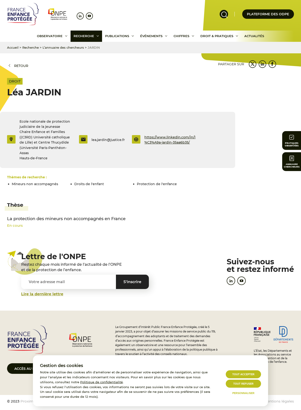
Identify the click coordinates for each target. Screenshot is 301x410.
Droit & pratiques (216, 36)
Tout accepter (243, 374)
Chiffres (181, 36)
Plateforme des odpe (268, 14)
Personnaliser (243, 393)
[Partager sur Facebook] (272, 64)
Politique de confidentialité (101, 382)
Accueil (13, 47)
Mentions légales (279, 401)
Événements (151, 36)
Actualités (254, 36)
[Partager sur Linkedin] (262, 64)
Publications (117, 36)
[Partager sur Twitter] (252, 64)
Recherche (84, 36)
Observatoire (50, 36)
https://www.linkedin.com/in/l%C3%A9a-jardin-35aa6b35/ (169, 139)
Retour (21, 66)
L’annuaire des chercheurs (63, 47)
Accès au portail (30, 369)
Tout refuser (243, 383)
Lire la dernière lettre (42, 294)
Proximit (28, 401)
